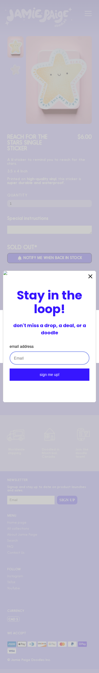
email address (22, 346)
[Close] (90, 276)
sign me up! (49, 375)
